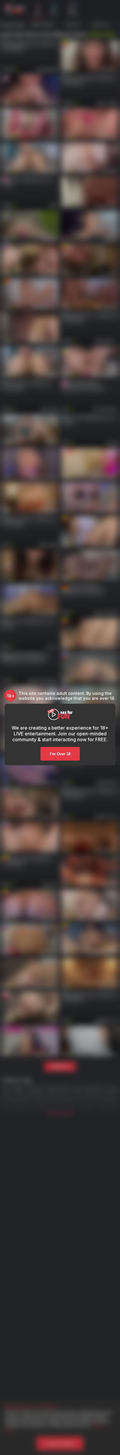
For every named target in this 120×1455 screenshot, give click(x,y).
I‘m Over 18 (60, 754)
